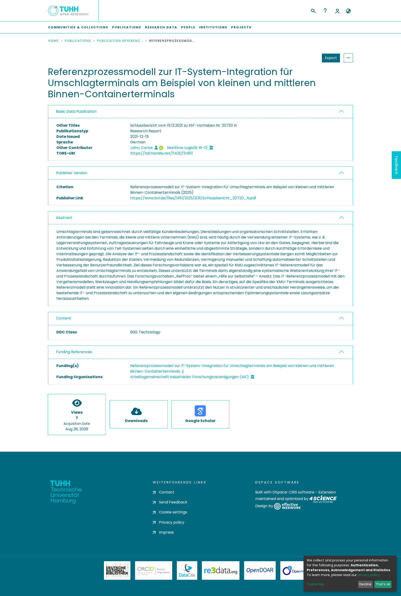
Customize (315, 584)
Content (63, 318)
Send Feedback (173, 502)
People (188, 27)
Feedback (396, 165)
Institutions (213, 27)
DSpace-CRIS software (293, 492)
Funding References (74, 351)
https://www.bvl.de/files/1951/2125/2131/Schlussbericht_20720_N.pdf (193, 198)
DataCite (187, 570)
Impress (166, 532)
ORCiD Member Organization (153, 570)
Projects (241, 27)
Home (53, 41)
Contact (166, 492)
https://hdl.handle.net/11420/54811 (161, 153)
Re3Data (220, 570)
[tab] (200, 111)
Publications (126, 27)
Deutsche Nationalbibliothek (117, 570)
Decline (365, 584)
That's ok (382, 584)
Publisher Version (71, 173)
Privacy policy (171, 522)
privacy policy (369, 575)
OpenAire (296, 570)
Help (325, 10)
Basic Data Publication (76, 111)
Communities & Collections (78, 27)
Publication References (120, 41)
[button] (348, 11)
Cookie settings (173, 512)
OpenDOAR (259, 570)
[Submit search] (313, 10)
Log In (337, 10)
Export (331, 58)
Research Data (161, 27)
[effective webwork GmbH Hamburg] (287, 506)
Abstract (64, 217)
